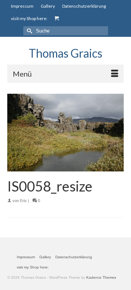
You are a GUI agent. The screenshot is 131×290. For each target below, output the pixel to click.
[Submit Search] (28, 30)
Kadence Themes (101, 277)
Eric (23, 200)
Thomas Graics (65, 53)
